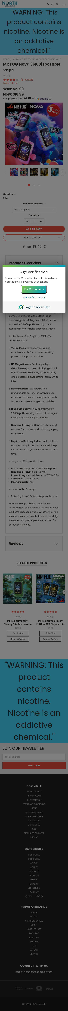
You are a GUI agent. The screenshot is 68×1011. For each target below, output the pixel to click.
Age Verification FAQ (34, 297)
